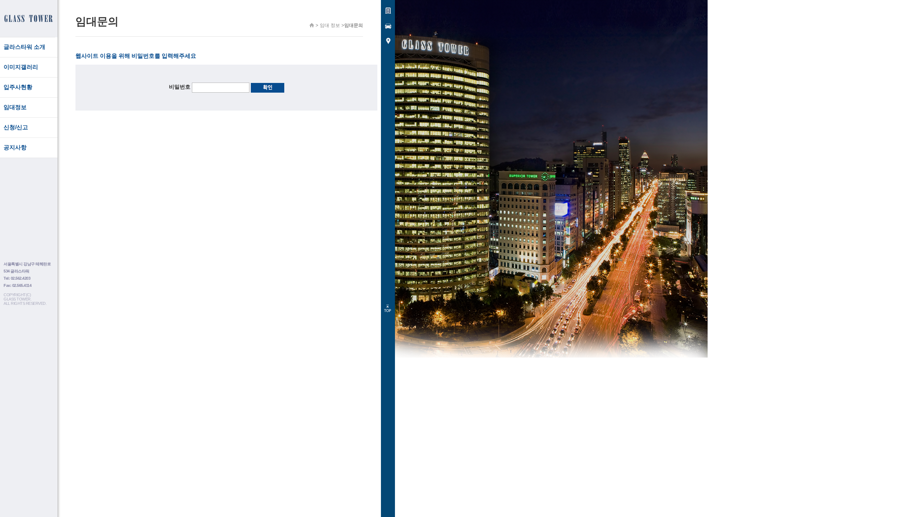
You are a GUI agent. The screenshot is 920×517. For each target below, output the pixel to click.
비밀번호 (179, 87)
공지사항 (15, 147)
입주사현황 (18, 87)
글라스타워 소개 (24, 47)
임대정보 (15, 107)
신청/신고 (16, 127)
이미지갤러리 (21, 67)
